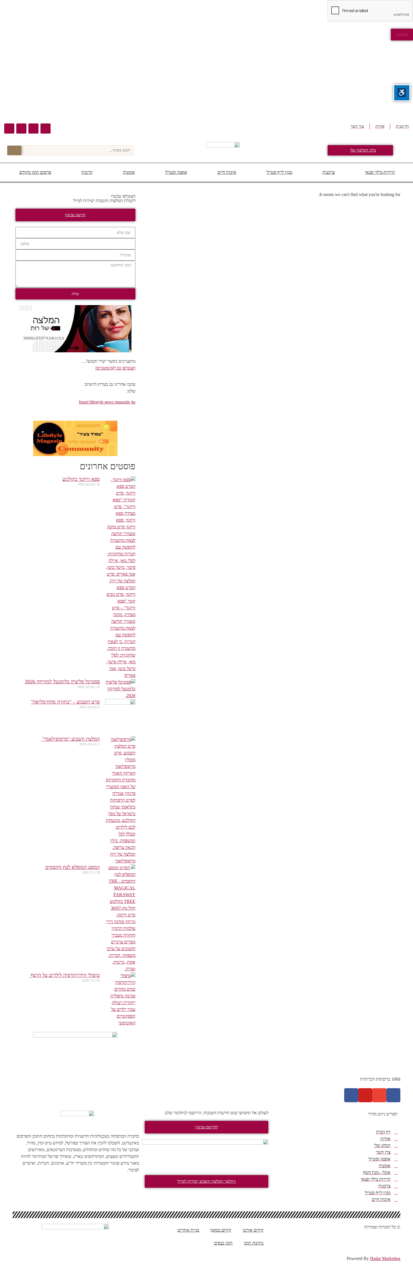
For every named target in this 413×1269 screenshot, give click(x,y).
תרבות (87, 172)
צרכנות (329, 172)
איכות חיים (226, 172)
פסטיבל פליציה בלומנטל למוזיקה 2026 (62, 681)
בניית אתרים (188, 1230)
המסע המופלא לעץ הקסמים (72, 867)
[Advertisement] (244, 79)
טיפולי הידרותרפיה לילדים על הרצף (64, 975)
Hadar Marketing (385, 1258)
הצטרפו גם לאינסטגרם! (115, 368)
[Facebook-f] (393, 1095)
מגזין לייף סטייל (279, 172)
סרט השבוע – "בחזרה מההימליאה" (65, 702)
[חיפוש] (14, 150)
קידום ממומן (220, 1230)
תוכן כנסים (223, 1243)
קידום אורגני (253, 1230)
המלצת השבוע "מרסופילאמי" (70, 739)
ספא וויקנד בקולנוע (81, 479)
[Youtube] (21, 128)
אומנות (129, 172)
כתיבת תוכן (254, 1243)
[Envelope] (33, 128)
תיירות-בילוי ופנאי (380, 172)
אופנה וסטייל (176, 172)
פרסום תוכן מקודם (35, 172)
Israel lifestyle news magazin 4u (107, 402)
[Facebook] (45, 128)
